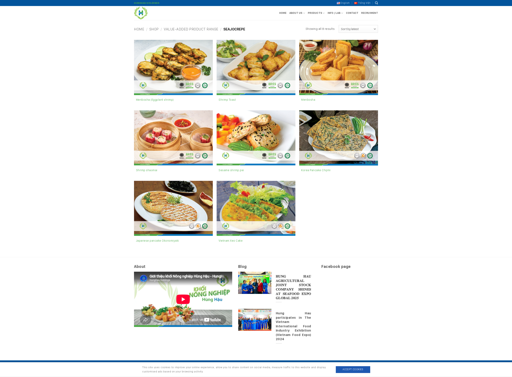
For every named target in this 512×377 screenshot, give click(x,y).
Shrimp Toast (227, 99)
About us (295, 12)
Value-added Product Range (191, 29)
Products (315, 12)
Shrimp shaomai (146, 170)
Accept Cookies (353, 369)
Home (283, 12)
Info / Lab (334, 12)
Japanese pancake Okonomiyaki (157, 240)
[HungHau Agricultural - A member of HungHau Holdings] (154, 13)
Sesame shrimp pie (231, 170)
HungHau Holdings (146, 3)
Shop (154, 29)
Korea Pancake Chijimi (316, 170)
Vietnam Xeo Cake (231, 240)
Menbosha (308, 99)
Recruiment (369, 12)
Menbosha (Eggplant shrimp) (155, 99)
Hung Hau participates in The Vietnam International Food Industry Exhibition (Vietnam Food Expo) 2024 (293, 326)
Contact (352, 12)
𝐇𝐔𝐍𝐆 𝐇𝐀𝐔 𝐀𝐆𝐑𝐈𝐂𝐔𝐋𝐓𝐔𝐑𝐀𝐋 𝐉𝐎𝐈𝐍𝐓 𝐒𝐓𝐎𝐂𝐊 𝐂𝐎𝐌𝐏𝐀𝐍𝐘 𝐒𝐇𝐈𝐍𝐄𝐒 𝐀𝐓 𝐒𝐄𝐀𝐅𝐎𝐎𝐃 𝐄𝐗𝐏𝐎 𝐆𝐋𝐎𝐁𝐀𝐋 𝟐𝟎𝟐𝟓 (293, 287)
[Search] (376, 3)
